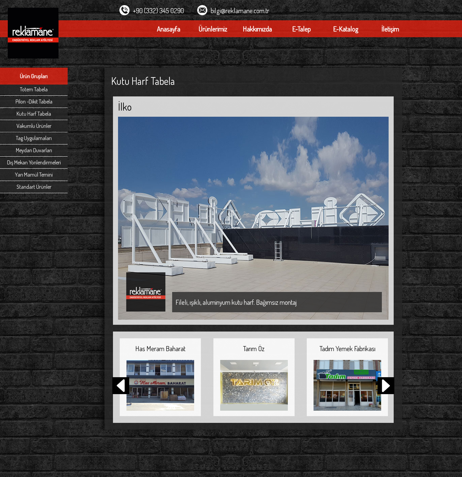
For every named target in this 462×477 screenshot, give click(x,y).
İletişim (390, 28)
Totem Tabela (34, 89)
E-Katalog (346, 28)
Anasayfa (168, 28)
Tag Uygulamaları (34, 138)
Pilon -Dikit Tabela (34, 101)
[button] (385, 386)
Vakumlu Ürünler (34, 125)
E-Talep (301, 28)
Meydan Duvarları (34, 150)
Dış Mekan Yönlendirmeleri (34, 162)
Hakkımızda (257, 28)
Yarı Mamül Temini (34, 174)
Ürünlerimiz (213, 28)
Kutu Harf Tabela (34, 113)
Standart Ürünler (34, 186)
